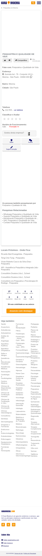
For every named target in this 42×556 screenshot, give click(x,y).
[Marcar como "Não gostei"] (10, 60)
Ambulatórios (6, 333)
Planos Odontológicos (36, 336)
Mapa (11, 142)
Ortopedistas (20, 448)
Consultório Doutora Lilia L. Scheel (15, 273)
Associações (5, 372)
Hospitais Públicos (19, 389)
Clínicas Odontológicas (6, 412)
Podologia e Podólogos (35, 340)
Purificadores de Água (35, 398)
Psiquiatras (35, 389)
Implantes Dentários (19, 393)
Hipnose (19, 370)
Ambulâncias (5, 330)
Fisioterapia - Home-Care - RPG (20, 338)
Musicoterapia (21, 427)
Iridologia (19, 408)
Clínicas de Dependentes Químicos (6, 388)
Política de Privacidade (30, 553)
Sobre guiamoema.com (11, 540)
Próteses (34, 367)
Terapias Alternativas (35, 423)
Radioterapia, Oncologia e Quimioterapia (36, 411)
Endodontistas (6, 436)
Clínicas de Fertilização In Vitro (5, 401)
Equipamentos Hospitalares (6, 443)
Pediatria (34, 327)
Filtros (18, 331)
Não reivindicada (36, 60)
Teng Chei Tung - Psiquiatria (13, 258)
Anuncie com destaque (21, 311)
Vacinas (34, 451)
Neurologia (20, 433)
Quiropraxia (35, 402)
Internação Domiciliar (20, 404)
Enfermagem (6, 439)
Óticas (18, 451)
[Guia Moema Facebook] (3, 525)
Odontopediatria (22, 442)
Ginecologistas (21, 364)
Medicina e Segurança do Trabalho (20, 419)
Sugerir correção (11, 149)
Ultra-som (34, 448)
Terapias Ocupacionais (36, 433)
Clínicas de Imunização (5, 407)
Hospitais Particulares (20, 384)
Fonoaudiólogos (22, 350)
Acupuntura (5, 327)
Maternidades (21, 414)
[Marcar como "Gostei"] (5, 60)
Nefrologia (19, 430)
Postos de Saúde (34, 345)
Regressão (35, 416)
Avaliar (30, 142)
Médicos (19, 424)
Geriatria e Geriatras (20, 360)
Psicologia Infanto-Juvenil (34, 378)
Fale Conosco (8, 543)
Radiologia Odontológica (36, 405)
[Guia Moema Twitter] (9, 525)
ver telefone (18, 110)
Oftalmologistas (21, 445)
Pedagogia (35, 324)
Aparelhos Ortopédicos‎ (5, 349)
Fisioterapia (20, 334)
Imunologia (20, 397)
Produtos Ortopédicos (35, 357)
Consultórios (5, 416)
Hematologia (20, 367)
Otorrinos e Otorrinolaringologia (23, 455)
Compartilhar (22, 60)
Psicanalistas (35, 370)
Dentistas (4, 419)
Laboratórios (20, 411)
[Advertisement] (21, 31)
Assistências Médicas (5, 368)
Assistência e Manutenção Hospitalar (5, 361)
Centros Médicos (4, 382)
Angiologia (5, 341)
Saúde (3, 324)
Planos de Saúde (34, 331)
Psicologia (34, 373)
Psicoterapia (35, 386)
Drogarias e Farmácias (5, 425)
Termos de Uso (19, 553)
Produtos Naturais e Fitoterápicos (35, 351)
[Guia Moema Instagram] (14, 525)
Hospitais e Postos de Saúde (20, 378)
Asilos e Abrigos (4, 354)
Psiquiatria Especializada (36, 393)
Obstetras (19, 439)
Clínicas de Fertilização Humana (5, 394)
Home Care (20, 373)
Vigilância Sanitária (34, 455)
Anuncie (6, 546)
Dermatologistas (7, 422)
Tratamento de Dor (35, 444)
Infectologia (20, 400)
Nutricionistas (21, 436)
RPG (32, 419)
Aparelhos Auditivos (5, 345)
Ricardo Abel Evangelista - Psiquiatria (16, 254)
